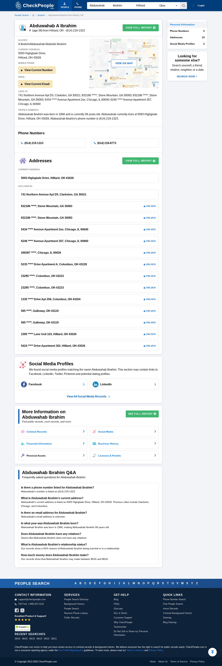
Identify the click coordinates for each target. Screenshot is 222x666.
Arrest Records (170, 608)
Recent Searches (30, 634)
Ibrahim (41, 15)
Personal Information (182, 24)
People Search (22, 15)
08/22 (46, 638)
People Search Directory (76, 599)
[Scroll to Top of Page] (212, 652)
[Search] (183, 5)
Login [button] (201, 5)
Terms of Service (135, 650)
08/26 (17, 638)
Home (153, 661)
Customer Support (123, 617)
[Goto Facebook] (17, 611)
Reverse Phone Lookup (76, 613)
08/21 (54, 638)
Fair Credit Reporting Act (70, 650)
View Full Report (139, 27)
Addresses (187, 37)
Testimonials (120, 627)
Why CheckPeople (123, 622)
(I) (33, 15)
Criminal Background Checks (177, 613)
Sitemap (167, 617)
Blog (116, 599)
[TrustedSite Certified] (22, 628)
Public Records (71, 617)
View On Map (124, 63)
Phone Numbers (187, 31)
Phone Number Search (174, 599)
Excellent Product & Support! (30, 616)
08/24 (32, 638)
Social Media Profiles (187, 43)
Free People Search (173, 604)
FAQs (116, 604)
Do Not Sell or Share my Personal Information (131, 633)
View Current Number (38, 70)
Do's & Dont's (120, 613)
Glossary (118, 608)
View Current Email (36, 84)
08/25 (25, 638)
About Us (163, 661)
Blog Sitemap (170, 622)
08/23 (39, 638)
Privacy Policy (156, 650)
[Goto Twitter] (22, 611)
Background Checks (74, 604)
